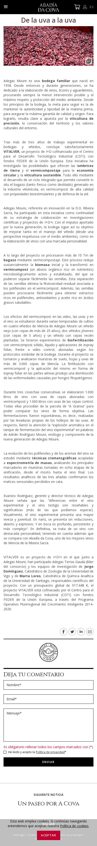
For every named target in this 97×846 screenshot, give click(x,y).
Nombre (14, 685)
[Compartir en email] (89, 631)
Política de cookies (74, 826)
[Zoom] (48, 46)
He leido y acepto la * (37, 752)
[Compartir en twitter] (72, 631)
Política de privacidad (50, 752)
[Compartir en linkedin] (81, 631)
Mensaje (14, 713)
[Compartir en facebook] (63, 631)
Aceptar (48, 835)
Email (12, 699)
